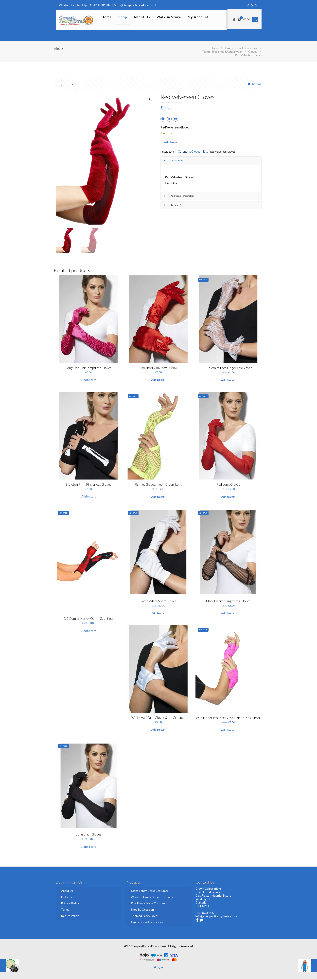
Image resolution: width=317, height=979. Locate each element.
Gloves (252, 51)
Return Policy (70, 916)
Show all (256, 84)
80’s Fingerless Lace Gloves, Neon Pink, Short (228, 718)
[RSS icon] (256, 5)
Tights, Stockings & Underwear (222, 51)
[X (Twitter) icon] (252, 5)
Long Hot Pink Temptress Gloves (88, 368)
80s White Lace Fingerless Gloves (228, 368)
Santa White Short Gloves (158, 601)
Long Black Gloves (88, 834)
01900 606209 (101, 5)
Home (215, 48)
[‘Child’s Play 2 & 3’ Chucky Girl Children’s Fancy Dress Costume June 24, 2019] (307, 965)
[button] (150, 99)
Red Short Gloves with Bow (158, 368)
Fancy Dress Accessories (241, 48)
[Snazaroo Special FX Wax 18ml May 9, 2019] (9, 965)
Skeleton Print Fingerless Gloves (88, 484)
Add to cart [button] (88, 380)
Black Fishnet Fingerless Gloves (228, 601)
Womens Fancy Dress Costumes (152, 897)
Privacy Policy (70, 903)
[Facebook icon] (248, 5)
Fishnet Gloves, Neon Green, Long (158, 484)
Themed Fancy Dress (144, 916)
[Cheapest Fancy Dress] (76, 20)
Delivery (66, 897)
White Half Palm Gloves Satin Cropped (158, 717)
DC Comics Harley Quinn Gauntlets (88, 618)
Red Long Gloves (228, 484)
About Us (67, 890)
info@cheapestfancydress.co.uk (136, 5)
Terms (65, 909)
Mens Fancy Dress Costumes (150, 890)
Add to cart (171, 142)
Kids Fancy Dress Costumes (149, 903)
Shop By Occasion (142, 909)
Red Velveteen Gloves (222, 151)
